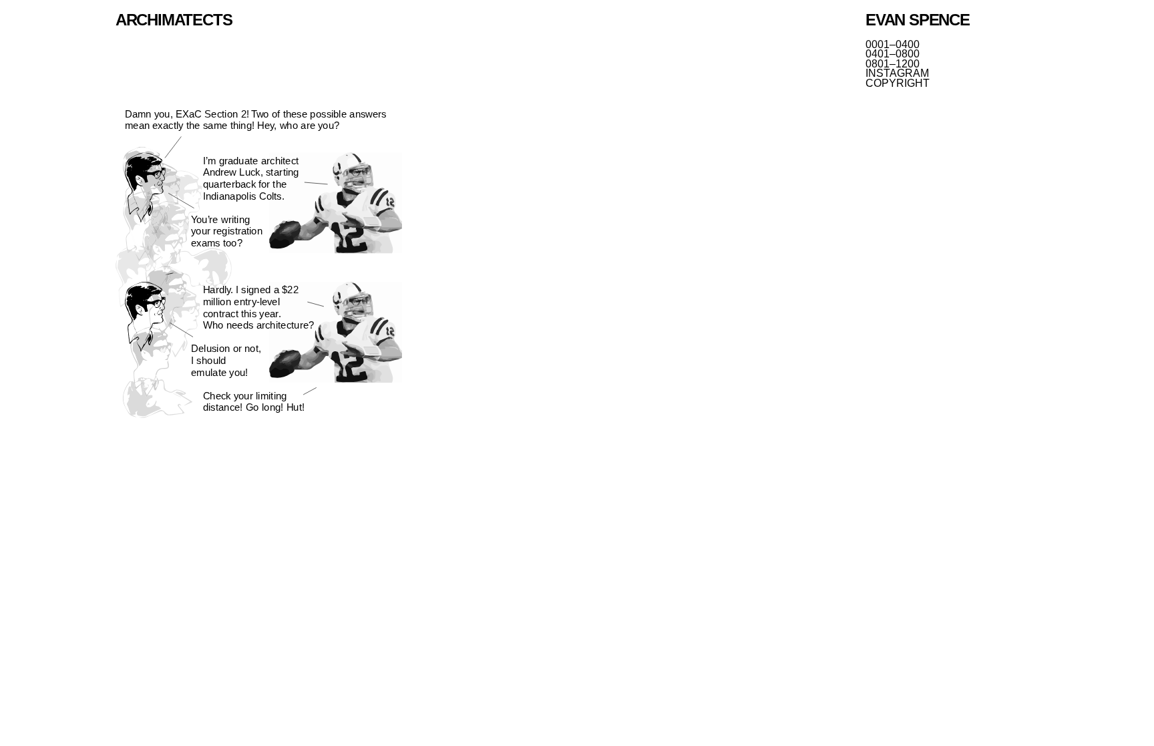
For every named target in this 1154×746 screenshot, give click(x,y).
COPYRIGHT (898, 83)
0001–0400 (893, 44)
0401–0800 (893, 54)
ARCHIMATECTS (174, 20)
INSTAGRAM (897, 73)
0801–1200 (893, 64)
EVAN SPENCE (918, 20)
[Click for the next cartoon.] (259, 265)
